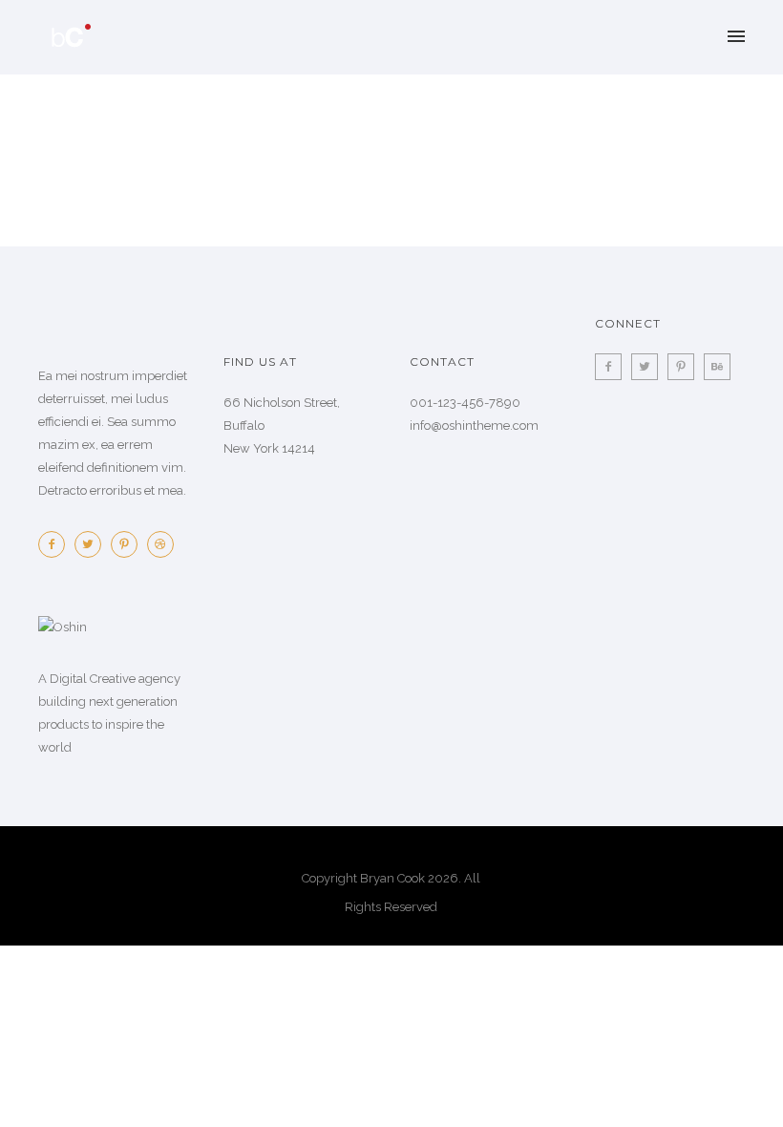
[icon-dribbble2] (160, 544)
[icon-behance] (717, 366)
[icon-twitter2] (92, 544)
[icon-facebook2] (56, 544)
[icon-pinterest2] (129, 544)
